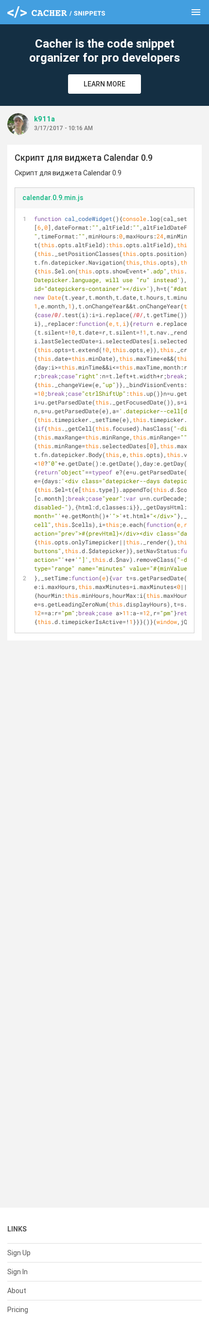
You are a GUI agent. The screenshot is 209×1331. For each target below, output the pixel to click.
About (16, 1290)
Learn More (104, 84)
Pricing (17, 1309)
